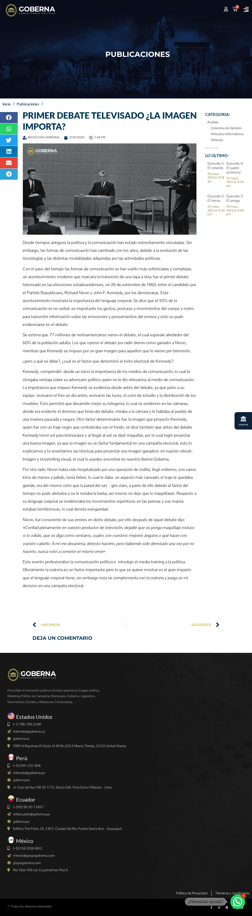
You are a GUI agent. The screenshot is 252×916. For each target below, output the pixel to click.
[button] (246, 9)
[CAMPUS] (243, 419)
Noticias (217, 140)
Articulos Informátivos (227, 134)
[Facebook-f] (211, 907)
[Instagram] (219, 907)
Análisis (212, 122)
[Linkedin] (226, 907)
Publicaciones (28, 104)
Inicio (6, 104)
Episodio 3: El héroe (216, 198)
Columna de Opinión (226, 128)
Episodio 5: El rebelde (216, 165)
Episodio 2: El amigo (235, 198)
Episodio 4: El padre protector (235, 168)
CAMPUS (243, 424)
